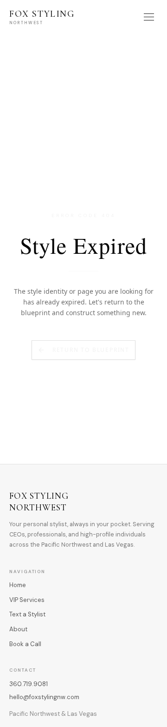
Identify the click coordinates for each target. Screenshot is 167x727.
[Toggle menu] (149, 17)
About (18, 629)
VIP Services (27, 600)
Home (17, 585)
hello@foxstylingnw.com (44, 697)
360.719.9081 (28, 684)
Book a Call (25, 644)
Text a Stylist (27, 614)
